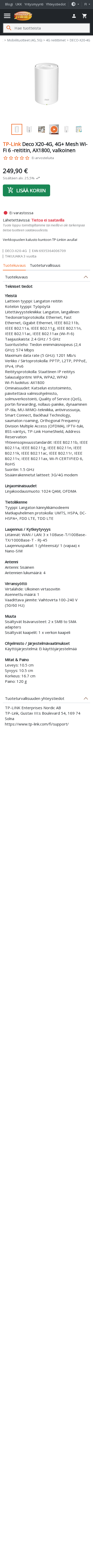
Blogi (9, 4)
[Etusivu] (23, 16)
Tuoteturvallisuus (45, 265)
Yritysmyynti (34, 4)
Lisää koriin (26, 190)
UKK (19, 4)
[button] (75, 4)
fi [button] (86, 4)
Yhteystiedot (56, 4)
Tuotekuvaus (14, 265)
